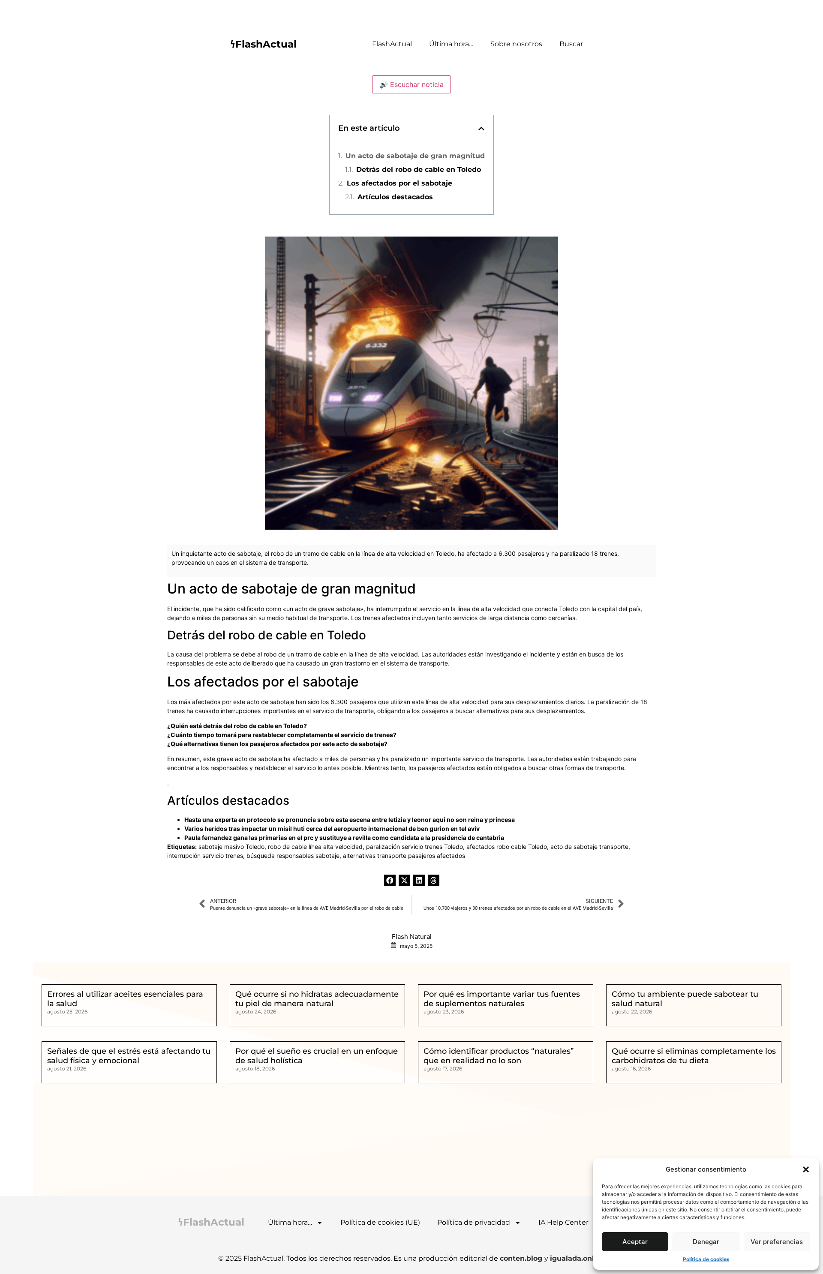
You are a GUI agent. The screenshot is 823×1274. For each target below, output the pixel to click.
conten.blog (522, 1258)
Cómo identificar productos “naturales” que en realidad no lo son (499, 1055)
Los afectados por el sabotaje (399, 183)
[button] (806, 1169)
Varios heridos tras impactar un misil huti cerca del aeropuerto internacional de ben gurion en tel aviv (332, 828)
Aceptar (635, 1242)
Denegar (706, 1242)
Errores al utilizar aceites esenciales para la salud (125, 998)
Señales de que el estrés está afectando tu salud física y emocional (128, 1055)
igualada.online (577, 1258)
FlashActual (392, 44)
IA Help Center (563, 1222)
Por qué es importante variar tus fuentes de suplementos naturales (502, 998)
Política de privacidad (473, 1222)
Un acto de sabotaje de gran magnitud (415, 156)
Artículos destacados (395, 197)
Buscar (571, 44)
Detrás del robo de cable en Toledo (418, 169)
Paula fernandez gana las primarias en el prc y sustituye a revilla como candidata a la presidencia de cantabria (344, 837)
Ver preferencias (777, 1242)
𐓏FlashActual (263, 44)
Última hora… (451, 44)
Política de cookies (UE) (380, 1222)
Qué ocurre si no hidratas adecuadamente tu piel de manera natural (317, 998)
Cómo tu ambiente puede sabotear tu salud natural (685, 998)
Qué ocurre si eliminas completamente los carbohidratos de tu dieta (694, 1055)
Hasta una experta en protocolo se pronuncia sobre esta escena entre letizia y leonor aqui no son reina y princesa (349, 819)
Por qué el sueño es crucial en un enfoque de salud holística (316, 1055)
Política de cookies (706, 1259)
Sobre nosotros (516, 44)
